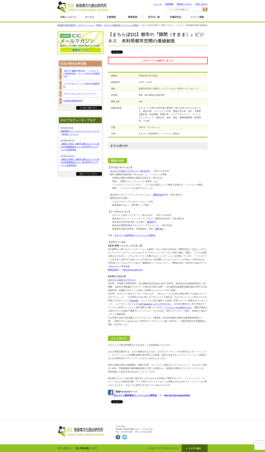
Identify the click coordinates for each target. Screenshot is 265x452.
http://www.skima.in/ (132, 270)
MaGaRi (134, 300)
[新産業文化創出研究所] (82, 12)
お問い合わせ (201, 4)
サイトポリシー (64, 448)
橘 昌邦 (150, 222)
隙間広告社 (158, 194)
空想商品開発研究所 (73, 101)
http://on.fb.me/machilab (177, 395)
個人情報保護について (86, 448)
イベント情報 (197, 17)
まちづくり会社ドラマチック (124, 171)
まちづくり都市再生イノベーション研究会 (134, 235)
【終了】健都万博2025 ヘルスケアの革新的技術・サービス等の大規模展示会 (81, 74)
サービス (89, 17)
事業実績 (132, 17)
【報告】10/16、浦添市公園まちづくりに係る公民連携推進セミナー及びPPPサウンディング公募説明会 (79, 147)
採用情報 (169, 4)
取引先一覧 (154, 17)
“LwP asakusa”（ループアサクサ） (155, 304)
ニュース (157, 4)
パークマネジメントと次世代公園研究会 (81, 85)
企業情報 (111, 17)
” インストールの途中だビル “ (178, 307)
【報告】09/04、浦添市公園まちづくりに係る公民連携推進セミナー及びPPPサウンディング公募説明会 (79, 162)
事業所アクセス (184, 4)
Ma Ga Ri (144, 171)
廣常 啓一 (159, 229)
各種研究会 (175, 17)
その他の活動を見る (88, 108)
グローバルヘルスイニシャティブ (79, 94)
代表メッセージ (68, 17)
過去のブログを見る (88, 174)
